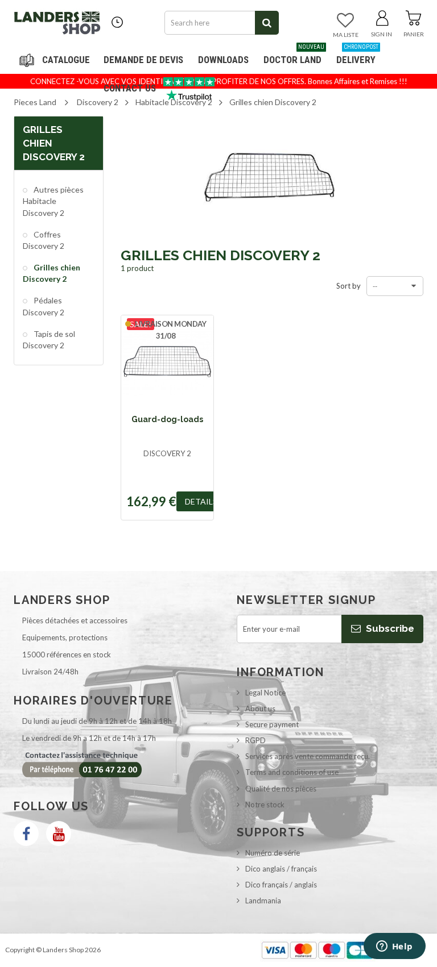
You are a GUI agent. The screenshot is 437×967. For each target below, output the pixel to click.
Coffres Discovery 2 (43, 240)
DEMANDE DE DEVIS (143, 59)
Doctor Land (293, 55)
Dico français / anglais (281, 884)
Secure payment (272, 724)
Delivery (357, 55)
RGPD (255, 740)
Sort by (348, 285)
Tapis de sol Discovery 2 (49, 339)
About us (260, 708)
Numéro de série (272, 852)
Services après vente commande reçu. (307, 756)
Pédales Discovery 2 (43, 305)
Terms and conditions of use (292, 772)
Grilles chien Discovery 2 (51, 273)
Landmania (263, 900)
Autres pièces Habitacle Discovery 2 (53, 201)
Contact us (130, 88)
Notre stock (265, 804)
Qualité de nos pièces (280, 788)
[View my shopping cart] (413, 16)
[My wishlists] (345, 21)
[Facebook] (26, 833)
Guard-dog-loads (167, 419)
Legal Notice (265, 692)
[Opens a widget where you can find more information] (394, 947)
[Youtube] (58, 833)
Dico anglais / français (281, 868)
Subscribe (389, 628)
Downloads (223, 59)
